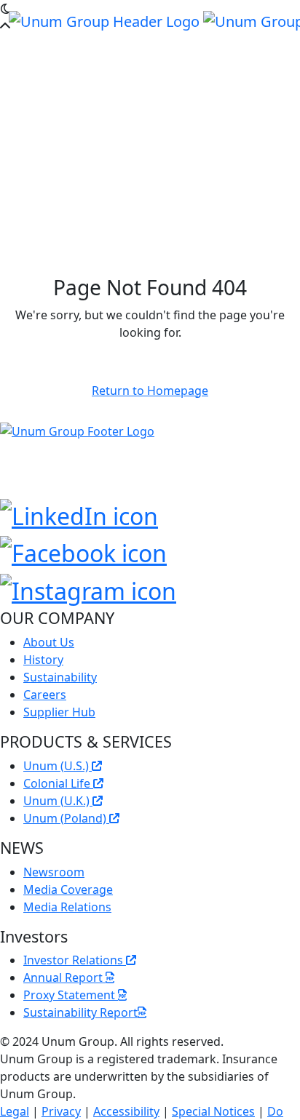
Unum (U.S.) (57, 766)
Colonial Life (58, 783)
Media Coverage (68, 889)
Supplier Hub (59, 712)
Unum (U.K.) (57, 801)
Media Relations (67, 907)
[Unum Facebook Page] (83, 551)
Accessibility (126, 1111)
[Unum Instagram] (88, 588)
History (43, 660)
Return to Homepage (150, 391)
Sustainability (60, 677)
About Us (48, 642)
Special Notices (213, 1111)
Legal (14, 1111)
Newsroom (53, 872)
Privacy (61, 1111)
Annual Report (64, 977)
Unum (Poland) (66, 818)
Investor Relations (74, 960)
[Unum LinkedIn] (79, 513)
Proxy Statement (70, 995)
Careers (44, 695)
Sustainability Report (80, 1012)
